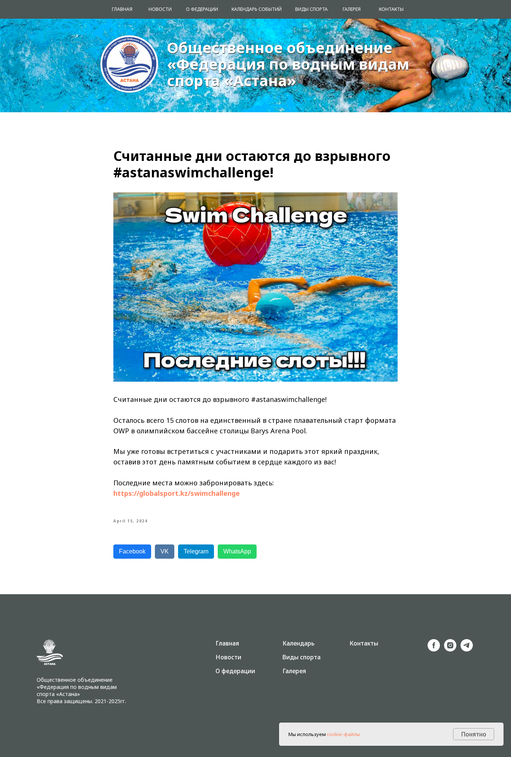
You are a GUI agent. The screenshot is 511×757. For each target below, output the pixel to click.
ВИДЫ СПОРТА (311, 9)
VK (164, 551)
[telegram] (466, 649)
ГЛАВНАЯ (122, 9)
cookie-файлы (343, 734)
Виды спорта (301, 657)
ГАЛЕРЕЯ (352, 9)
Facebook (132, 551)
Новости (228, 657)
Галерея (294, 671)
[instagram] (450, 649)
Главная (227, 643)
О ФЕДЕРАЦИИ (202, 9)
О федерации (235, 671)
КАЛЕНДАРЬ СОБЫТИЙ (257, 9)
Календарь (298, 643)
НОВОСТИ (160, 9)
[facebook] (434, 649)
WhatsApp (237, 551)
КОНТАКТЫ (391, 9)
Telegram (196, 551)
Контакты (363, 643)
